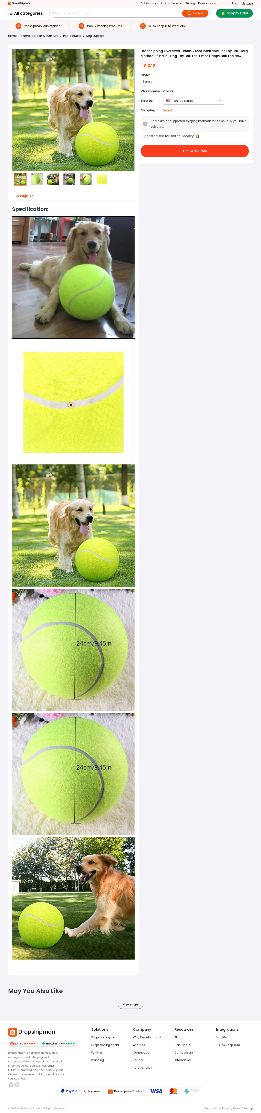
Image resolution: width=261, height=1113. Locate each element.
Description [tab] (24, 196)
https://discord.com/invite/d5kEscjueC (17, 1084)
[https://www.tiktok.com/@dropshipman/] (11, 1084)
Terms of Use (213, 1108)
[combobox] (187, 100)
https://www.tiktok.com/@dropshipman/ (11, 1084)
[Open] (220, 101)
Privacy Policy (231, 1108)
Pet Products (72, 36)
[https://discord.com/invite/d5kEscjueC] (16, 1084)
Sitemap (247, 1108)
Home (12, 36)
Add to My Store (194, 151)
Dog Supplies (95, 36)
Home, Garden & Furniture (40, 36)
